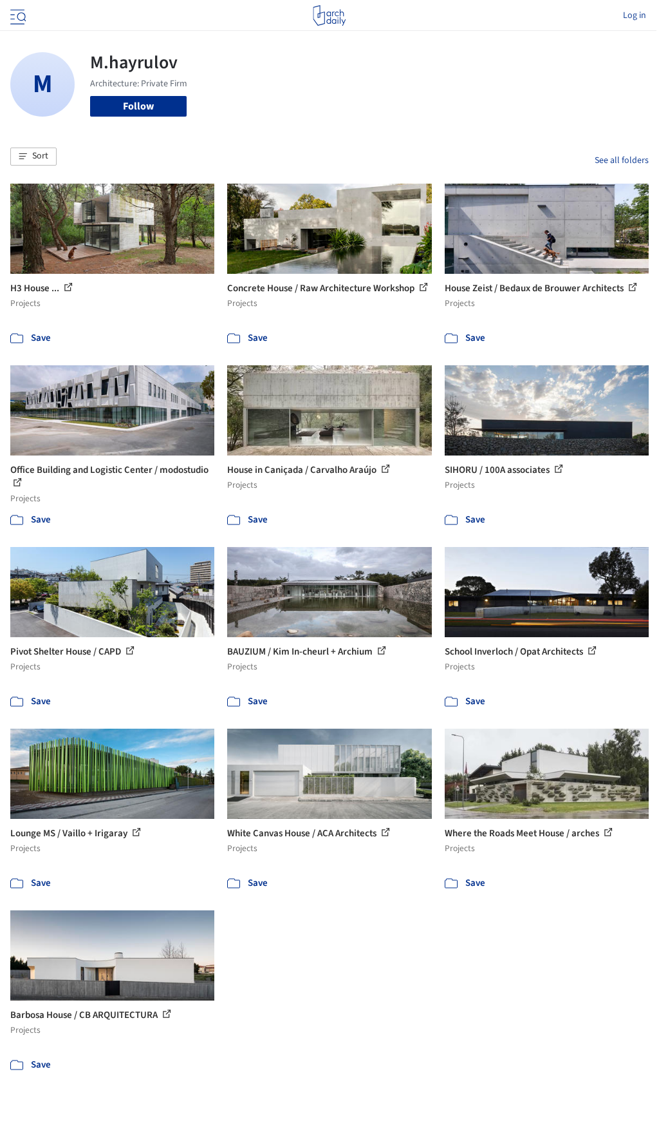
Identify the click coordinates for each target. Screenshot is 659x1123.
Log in (634, 15)
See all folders (622, 160)
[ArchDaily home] (329, 15)
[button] (33, 157)
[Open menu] (17, 15)
